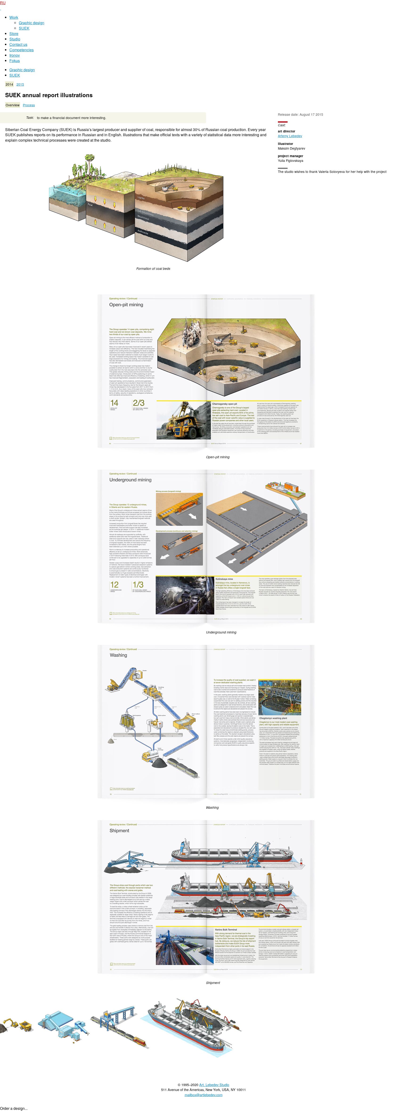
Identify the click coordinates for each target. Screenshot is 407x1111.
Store (13, 33)
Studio (14, 39)
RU (3, 2)
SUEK (24, 28)
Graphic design (31, 22)
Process (29, 105)
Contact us (18, 44)
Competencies (21, 49)
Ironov (14, 55)
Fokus (14, 60)
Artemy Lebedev (290, 135)
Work (13, 17)
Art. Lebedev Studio (214, 1084)
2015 (20, 84)
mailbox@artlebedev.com (204, 1094)
